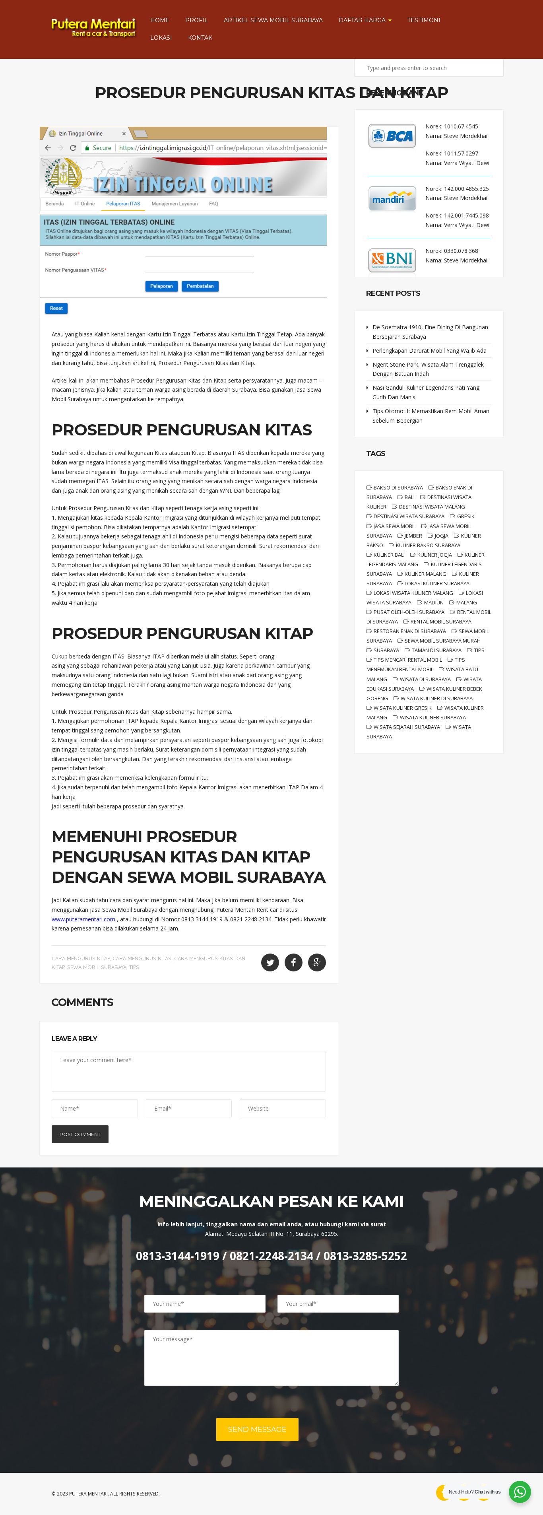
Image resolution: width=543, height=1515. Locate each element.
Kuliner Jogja (434, 554)
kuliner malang (425, 573)
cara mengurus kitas (141, 958)
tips (134, 967)
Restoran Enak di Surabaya (410, 631)
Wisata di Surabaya (425, 679)
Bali (410, 497)
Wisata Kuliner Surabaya (433, 717)
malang (466, 602)
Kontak (200, 37)
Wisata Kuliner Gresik (403, 707)
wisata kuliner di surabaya (437, 698)
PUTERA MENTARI (88, 1493)
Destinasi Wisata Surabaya (409, 516)
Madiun (434, 602)
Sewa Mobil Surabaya (96, 967)
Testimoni (423, 20)
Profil (196, 20)
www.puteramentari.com (83, 919)
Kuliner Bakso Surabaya (428, 545)
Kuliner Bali (389, 554)
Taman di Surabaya (437, 650)
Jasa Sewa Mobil (395, 526)
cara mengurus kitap (81, 958)
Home (159, 20)
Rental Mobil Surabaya (441, 621)
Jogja (441, 535)
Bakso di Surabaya (398, 487)
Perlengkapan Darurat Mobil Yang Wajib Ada (429, 350)
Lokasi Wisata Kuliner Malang (413, 592)
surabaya (386, 650)
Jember (413, 535)
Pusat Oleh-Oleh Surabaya (409, 612)
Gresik (466, 516)
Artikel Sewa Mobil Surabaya (273, 20)
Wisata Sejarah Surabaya (407, 726)
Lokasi (161, 37)
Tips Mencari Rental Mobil (408, 659)
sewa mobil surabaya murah (443, 640)
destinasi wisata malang (432, 506)
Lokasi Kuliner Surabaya (437, 583)
